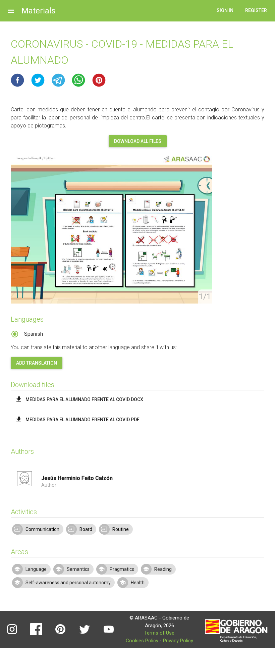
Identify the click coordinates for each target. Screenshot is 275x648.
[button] (17, 80)
